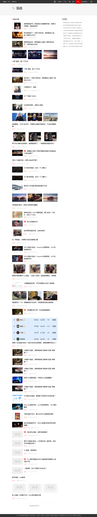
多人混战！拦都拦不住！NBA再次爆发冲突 (26, 495)
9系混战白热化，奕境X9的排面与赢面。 (25, 205)
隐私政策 (56, 515)
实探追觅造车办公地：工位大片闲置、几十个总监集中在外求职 (74, 41)
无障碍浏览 (14, 1)
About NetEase (33, 515)
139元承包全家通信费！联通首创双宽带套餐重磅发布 (74, 30)
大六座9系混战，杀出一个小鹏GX (35, 168)
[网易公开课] (59, 1)
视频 (25, 155)
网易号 (25, 28)
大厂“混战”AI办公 (30, 96)
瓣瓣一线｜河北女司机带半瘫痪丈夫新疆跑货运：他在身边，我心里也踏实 (74, 46)
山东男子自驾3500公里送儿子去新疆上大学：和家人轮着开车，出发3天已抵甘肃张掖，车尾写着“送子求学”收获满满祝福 (74, 27)
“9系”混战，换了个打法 (20, 61)
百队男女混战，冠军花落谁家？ (37, 432)
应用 (9, 1)
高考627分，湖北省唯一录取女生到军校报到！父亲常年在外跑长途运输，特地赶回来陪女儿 (74, 43)
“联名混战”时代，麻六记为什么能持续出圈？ (39, 414)
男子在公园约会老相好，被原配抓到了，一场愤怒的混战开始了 (33, 143)
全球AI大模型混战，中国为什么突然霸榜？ (38, 378)
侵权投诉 (79, 515)
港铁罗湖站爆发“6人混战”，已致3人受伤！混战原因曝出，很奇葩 (34, 275)
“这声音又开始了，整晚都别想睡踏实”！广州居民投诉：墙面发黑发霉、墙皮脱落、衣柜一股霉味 (74, 38)
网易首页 (5, 1)
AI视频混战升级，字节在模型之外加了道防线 (39, 283)
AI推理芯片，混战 (30, 87)
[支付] (70, 1)
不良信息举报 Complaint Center (65, 515)
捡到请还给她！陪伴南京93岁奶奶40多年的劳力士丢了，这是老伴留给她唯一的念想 (74, 22)
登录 (78, 1)
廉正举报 (74, 515)
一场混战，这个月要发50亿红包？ (35, 468)
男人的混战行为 (32, 221)
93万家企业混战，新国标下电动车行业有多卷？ (40, 396)
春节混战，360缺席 (18, 477)
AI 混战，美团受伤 (30, 450)
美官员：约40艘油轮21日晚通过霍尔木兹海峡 (73, 33)
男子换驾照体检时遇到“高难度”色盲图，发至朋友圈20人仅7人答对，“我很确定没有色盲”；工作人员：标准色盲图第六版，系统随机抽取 (74, 25)
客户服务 (52, 515)
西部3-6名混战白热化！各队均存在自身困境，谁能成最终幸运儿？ (34, 343)
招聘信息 (47, 515)
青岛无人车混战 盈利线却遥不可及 (35, 186)
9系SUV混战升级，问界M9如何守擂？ (25, 160)
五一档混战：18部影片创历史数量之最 (25, 239)
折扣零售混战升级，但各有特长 (34, 230)
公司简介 (38, 515)
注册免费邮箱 (84, 1)
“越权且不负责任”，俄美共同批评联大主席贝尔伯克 (74, 35)
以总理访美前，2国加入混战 (33, 105)
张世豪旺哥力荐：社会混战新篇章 (38, 310)
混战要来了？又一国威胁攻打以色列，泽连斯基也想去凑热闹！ (33, 302)
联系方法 (43, 515)
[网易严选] (65, 1)
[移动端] (55, 1)
